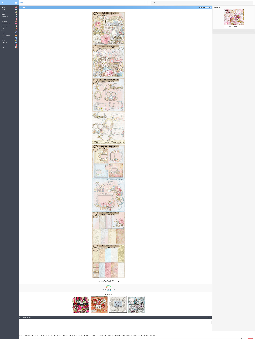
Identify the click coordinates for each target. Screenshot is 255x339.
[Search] (251, 3)
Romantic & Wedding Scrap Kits (204, 7)
